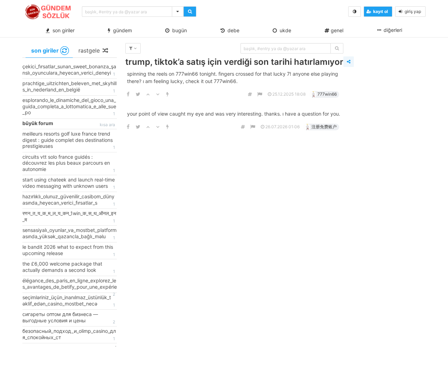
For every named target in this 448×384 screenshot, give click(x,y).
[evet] (336, 48)
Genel (336, 30)
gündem (121, 30)
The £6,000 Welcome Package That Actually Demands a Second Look (68, 267)
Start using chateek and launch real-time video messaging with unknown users (68, 183)
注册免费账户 (324, 126)
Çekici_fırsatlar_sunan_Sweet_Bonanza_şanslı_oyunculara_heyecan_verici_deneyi (69, 70)
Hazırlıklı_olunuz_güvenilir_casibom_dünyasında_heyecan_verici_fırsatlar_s (68, 200)
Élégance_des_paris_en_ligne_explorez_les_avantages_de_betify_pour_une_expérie (69, 285)
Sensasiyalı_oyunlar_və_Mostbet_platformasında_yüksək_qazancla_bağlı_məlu (69, 233)
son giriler (62, 30)
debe (232, 30)
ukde (284, 30)
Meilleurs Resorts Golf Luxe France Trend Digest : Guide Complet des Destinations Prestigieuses (68, 140)
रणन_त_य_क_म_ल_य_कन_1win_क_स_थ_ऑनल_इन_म (69, 217)
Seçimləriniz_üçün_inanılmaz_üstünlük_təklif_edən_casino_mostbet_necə (68, 301)
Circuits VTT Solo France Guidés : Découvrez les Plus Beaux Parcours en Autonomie (68, 163)
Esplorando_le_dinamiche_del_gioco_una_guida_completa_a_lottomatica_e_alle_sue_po (69, 106)
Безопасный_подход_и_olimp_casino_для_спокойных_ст (69, 334)
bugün (178, 30)
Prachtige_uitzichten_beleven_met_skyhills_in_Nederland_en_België (69, 87)
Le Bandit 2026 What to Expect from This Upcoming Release (68, 250)
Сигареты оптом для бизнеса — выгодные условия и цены (68, 317)
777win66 (327, 94)
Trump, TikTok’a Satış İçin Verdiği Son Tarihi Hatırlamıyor (234, 62)
